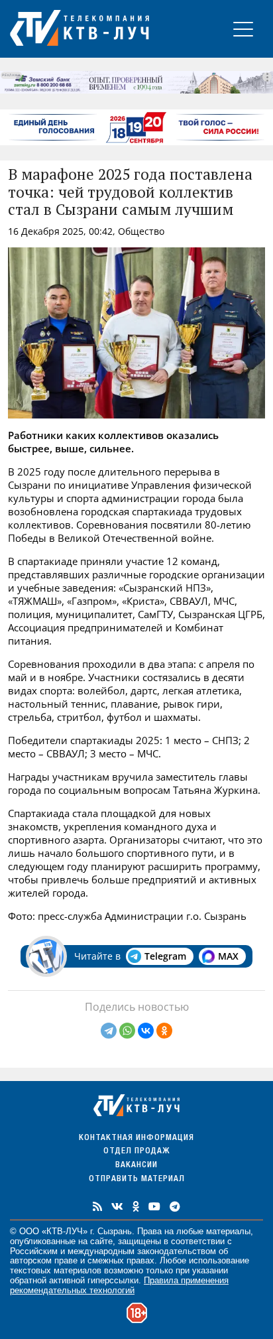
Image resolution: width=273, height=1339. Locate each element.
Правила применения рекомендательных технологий (119, 1285)
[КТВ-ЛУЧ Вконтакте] (117, 1206)
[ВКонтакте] (146, 1031)
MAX (228, 956)
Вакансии (136, 1165)
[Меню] (243, 29)
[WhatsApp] (127, 1031)
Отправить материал (137, 1179)
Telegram (165, 956)
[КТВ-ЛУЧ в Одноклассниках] (136, 1206)
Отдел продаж (136, 1151)
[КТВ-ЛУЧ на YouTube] (154, 1206)
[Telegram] (109, 1031)
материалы (228, 1231)
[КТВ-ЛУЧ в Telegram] (175, 1206)
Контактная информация (136, 1138)
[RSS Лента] (97, 1206)
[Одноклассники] (164, 1031)
